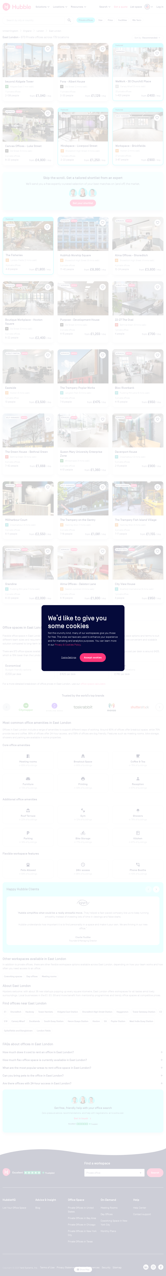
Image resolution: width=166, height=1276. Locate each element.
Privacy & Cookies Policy (68, 644)
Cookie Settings (68, 657)
